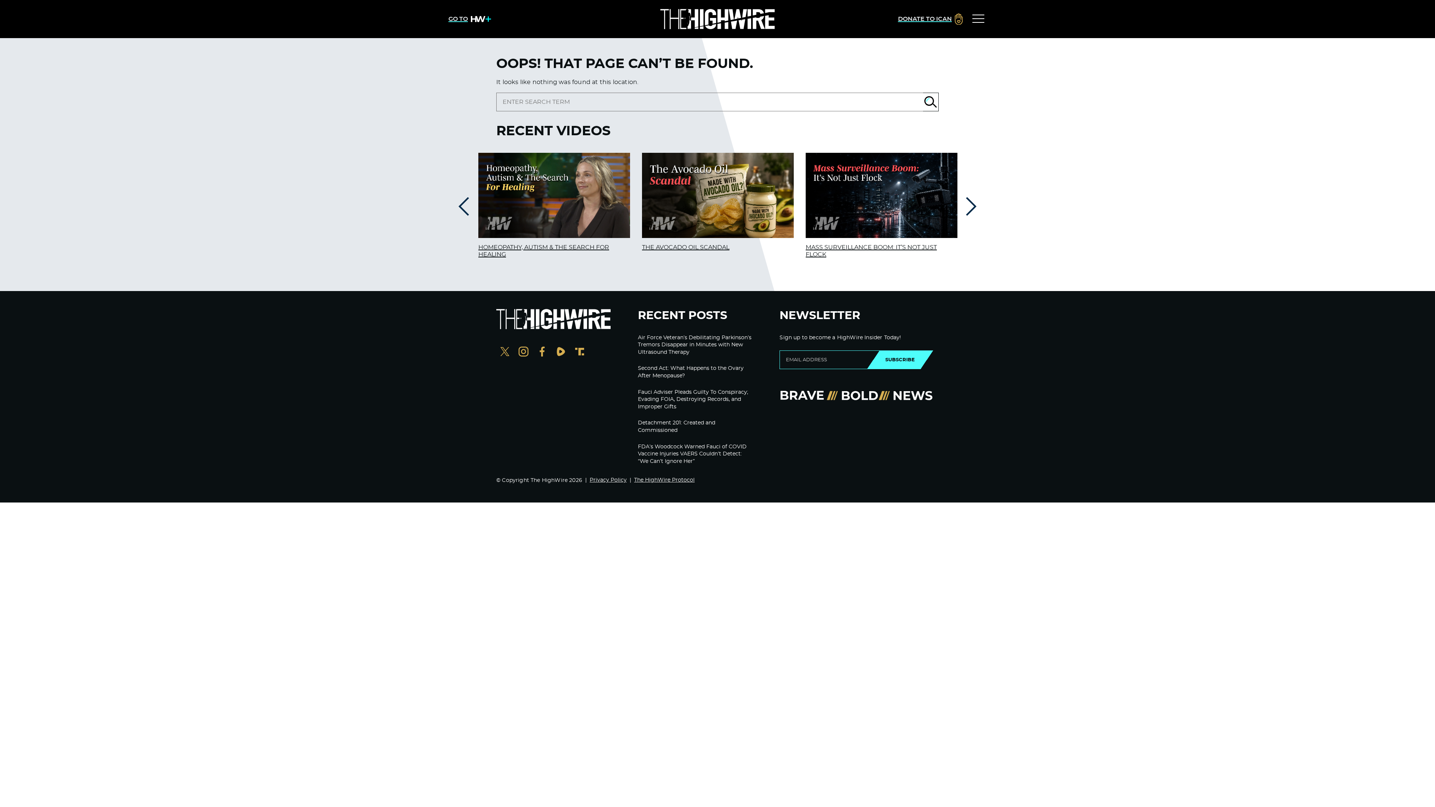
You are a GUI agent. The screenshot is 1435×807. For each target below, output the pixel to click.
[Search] (931, 102)
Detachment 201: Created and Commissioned (676, 426)
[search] (709, 102)
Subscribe (900, 359)
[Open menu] (978, 19)
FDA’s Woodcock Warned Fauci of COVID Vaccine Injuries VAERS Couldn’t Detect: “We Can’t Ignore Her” (692, 454)
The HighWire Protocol (664, 480)
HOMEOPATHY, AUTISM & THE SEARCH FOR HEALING (543, 250)
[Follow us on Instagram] (523, 352)
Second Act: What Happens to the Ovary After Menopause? (691, 372)
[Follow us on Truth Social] (579, 352)
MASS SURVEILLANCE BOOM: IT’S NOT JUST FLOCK (871, 250)
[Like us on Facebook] (542, 352)
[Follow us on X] (504, 352)
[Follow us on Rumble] (561, 352)
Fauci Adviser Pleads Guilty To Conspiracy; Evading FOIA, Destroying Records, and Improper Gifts (693, 399)
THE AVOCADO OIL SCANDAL (685, 247)
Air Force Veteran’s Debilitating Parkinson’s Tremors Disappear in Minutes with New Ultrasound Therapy (695, 345)
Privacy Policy (608, 480)
